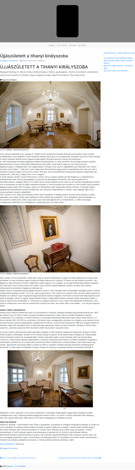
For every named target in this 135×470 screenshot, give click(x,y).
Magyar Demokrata (10, 61)
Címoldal (72, 45)
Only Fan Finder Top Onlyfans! (116, 71)
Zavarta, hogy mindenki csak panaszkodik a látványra (18, 458)
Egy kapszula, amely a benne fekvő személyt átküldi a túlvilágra (78, 458)
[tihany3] (50, 378)
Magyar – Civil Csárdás (58, 45)
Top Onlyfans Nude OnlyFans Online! (118, 58)
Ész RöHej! (82, 45)
